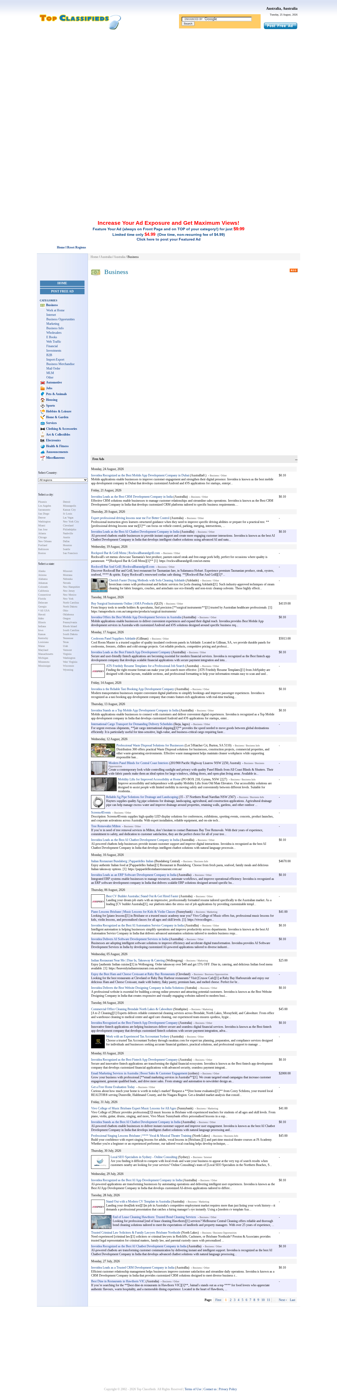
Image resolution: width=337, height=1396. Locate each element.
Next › (283, 1300)
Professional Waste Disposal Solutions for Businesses (150, 745)
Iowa (40, 630)
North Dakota (70, 606)
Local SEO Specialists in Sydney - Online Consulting (144, 1157)
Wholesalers (54, 333)
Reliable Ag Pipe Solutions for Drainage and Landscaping (142, 797)
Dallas (66, 541)
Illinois (42, 622)
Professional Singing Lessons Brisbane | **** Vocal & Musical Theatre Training (141, 1136)
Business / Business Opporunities (211, 974)
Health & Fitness (57, 446)
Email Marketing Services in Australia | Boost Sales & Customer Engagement (139, 1073)
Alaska (41, 571)
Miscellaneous (55, 458)
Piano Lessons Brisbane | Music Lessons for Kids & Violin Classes (133, 912)
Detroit (66, 501)
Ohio (65, 610)
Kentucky (43, 638)
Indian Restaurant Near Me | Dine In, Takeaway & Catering (128, 960)
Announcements (56, 452)
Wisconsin (68, 665)
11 (268, 1300)
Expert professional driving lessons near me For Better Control (130, 518)
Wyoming (68, 669)
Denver (42, 517)
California (43, 590)
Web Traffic (53, 341)
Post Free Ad (62, 291)
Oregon (67, 618)
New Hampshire (71, 586)
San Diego (43, 513)
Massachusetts (45, 653)
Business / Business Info (247, 745)
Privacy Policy (228, 1389)
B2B (49, 355)
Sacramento (44, 509)
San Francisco (70, 553)
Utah (65, 646)
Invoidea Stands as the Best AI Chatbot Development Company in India (135, 1122)
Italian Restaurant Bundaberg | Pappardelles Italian (122, 861)
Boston (42, 553)
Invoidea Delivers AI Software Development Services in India (129, 939)
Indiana (42, 626)
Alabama (42, 578)
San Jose (42, 529)
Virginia (67, 653)
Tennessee (68, 638)
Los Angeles (44, 505)
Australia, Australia (282, 9)
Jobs (48, 388)
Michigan (43, 657)
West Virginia (70, 661)
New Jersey (69, 590)
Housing (51, 400)
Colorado (43, 586)
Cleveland (68, 525)
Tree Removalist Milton (106, 826)
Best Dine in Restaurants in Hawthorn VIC (118, 1281)
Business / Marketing (206, 912)
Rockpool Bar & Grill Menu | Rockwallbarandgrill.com (125, 553)
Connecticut (44, 594)
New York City (71, 521)
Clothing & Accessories (61, 429)
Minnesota (43, 661)
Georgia (42, 606)
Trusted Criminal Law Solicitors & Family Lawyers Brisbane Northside (135, 1232)
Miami (41, 525)
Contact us (210, 1389)
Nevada (67, 582)
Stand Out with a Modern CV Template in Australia (138, 1201)
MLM (50, 373)
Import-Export (55, 359)
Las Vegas (68, 517)
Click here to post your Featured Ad (169, 239)
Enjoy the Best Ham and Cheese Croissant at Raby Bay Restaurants (133, 974)
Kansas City (69, 509)
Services (51, 423)
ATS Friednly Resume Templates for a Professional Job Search (145, 666)
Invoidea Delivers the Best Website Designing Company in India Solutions (137, 988)
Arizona (42, 575)
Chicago (42, 537)
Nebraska (67, 578)
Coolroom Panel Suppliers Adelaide (113, 638)
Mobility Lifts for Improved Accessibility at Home (149, 779)
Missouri (67, 571)
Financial (52, 346)
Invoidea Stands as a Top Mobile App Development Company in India (135, 710)
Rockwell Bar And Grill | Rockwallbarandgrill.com (122, 567)
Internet (51, 315)
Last (292, 1300)
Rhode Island (70, 626)
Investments (53, 350)
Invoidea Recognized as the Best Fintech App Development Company (134, 1023)
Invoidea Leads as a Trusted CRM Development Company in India (132, 1267)
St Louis (67, 513)
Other (49, 377)
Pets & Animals (56, 394)
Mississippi (44, 665)
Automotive (53, 382)
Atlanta (42, 533)
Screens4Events (101, 812)
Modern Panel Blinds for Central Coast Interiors (138, 763)
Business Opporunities (60, 319)
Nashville (68, 533)
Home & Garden (56, 417)
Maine (41, 646)
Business (51, 305)
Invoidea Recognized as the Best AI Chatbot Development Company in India (138, 1246)
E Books (51, 337)
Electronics (53, 440)
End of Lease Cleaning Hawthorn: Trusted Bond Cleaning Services (154, 1217)
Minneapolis (69, 505)
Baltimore (43, 549)
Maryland (43, 650)
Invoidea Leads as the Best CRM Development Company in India (132, 496)
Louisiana (43, 642)
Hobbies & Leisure (58, 411)
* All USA (43, 610)
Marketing (52, 324)
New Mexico (69, 594)
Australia (106, 257)
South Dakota (70, 634)
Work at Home (55, 310)
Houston (67, 545)
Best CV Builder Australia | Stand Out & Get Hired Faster (142, 896)
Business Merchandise (60, 364)
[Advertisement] (168, 72)
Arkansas (43, 582)
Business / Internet (202, 1157)
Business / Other (218, 475)
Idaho (41, 618)
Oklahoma (68, 614)
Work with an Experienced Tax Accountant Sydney (137, 1036)
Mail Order (53, 368)
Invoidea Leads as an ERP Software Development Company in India (133, 875)
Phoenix (42, 501)
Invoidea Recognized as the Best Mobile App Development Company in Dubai (140, 475)
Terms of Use (193, 1389)
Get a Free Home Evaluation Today (113, 1087)
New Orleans (45, 541)
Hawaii (42, 614)
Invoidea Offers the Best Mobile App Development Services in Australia (136, 617)
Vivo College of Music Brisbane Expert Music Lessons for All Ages (133, 1108)
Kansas (42, 634)
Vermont (67, 650)
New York (68, 598)
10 (263, 1300)
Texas (66, 642)
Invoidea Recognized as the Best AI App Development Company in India (136, 1180)
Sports (50, 405)
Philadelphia (69, 529)
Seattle (66, 549)
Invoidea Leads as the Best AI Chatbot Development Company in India (135, 532)
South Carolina (71, 630)
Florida (42, 598)
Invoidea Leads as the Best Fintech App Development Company (131, 652)
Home (62, 283)
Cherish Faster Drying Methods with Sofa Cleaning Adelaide (147, 580)
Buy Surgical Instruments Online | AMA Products (122, 603)
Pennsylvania (70, 622)
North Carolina (71, 602)
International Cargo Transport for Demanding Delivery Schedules (132, 724)
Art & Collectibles (57, 434)
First (218, 1300)
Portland (42, 545)
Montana (67, 575)
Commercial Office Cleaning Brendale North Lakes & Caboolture (131, 1009)
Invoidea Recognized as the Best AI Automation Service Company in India (137, 925)
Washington (44, 521)
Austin (66, 537)
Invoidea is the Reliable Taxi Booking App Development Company (132, 689)
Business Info (55, 328)
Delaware (43, 602)
